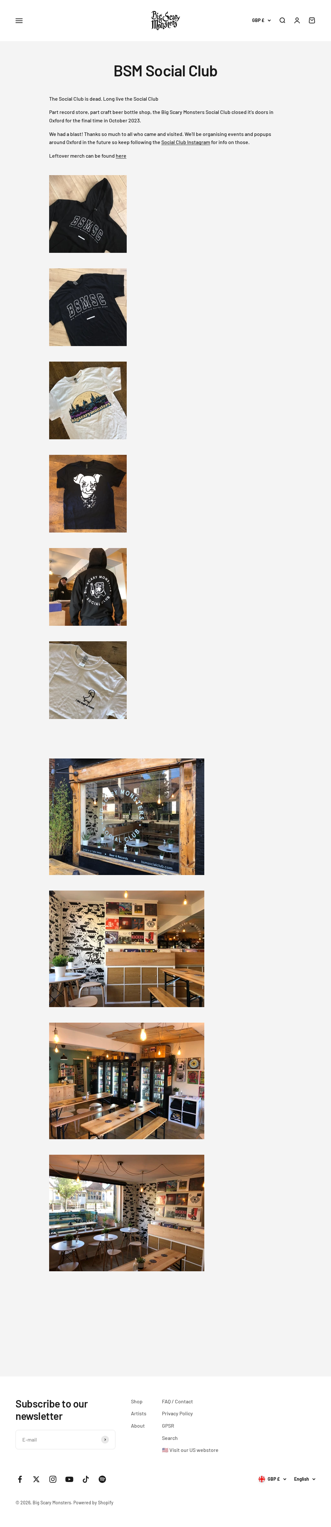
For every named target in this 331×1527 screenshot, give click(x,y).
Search (170, 1438)
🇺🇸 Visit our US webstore (190, 1450)
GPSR (168, 1425)
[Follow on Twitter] (36, 1479)
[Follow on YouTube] (69, 1479)
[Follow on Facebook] (20, 1479)
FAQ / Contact (177, 1401)
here (121, 155)
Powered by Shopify (93, 1502)
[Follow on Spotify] (102, 1479)
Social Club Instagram (185, 142)
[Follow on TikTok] (85, 1479)
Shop (137, 1401)
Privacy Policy (177, 1413)
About (138, 1425)
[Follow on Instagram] (52, 1479)
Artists (138, 1413)
